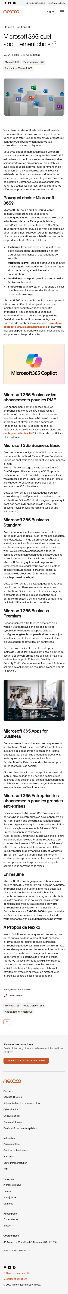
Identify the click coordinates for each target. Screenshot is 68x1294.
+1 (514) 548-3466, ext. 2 (16, 1250)
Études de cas (10, 1219)
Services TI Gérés (12, 1097)
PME (5, 1169)
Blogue (7, 1225)
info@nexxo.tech (56, 3)
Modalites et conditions (15, 1279)
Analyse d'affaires (12, 1122)
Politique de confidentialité (16, 1273)
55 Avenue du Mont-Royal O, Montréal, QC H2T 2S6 (30, 1242)
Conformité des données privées (20, 1128)
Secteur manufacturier (15, 1162)
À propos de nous (12, 1184)
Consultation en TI (12, 1115)
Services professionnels (15, 1150)
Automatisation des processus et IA (21, 1103)
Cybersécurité (10, 1109)
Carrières (8, 1203)
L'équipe (7, 1191)
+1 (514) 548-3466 (35, 3)
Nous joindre (9, 1197)
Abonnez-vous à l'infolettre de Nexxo (26, 1060)
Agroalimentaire (11, 1144)
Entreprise (8, 1156)
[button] (49, 11)
